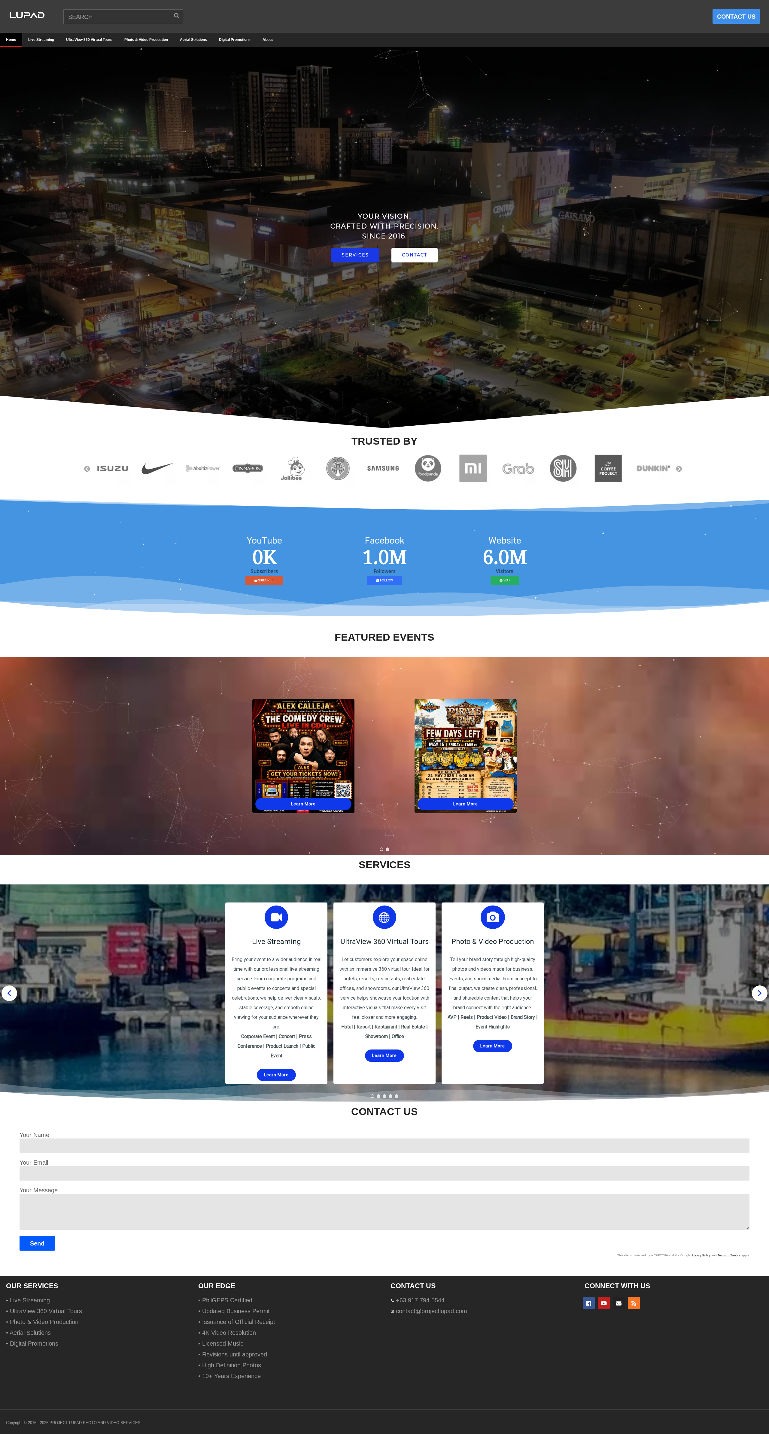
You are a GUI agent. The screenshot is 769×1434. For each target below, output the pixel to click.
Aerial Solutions (193, 40)
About (268, 40)
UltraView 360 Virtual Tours (89, 40)
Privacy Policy (700, 1255)
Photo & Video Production (146, 40)
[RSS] (634, 1303)
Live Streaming (41, 40)
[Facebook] (589, 1303)
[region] (384, 239)
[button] (381, 849)
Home (11, 40)
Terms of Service (729, 1255)
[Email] (619, 1303)
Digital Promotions (235, 40)
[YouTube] (604, 1303)
